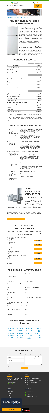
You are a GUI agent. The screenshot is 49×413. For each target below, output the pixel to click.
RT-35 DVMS (29, 330)
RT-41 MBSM (11, 337)
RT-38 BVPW (20, 333)
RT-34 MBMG (29, 326)
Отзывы (9, 393)
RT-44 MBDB (38, 337)
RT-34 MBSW (29, 328)
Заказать (38, 240)
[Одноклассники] (10, 384)
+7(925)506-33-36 (13, 5)
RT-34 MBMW (38, 326)
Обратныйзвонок (37, 6)
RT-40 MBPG (29, 335)
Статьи (9, 397)
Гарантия (27, 384)
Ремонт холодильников (17, 17)
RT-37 (30, 17)
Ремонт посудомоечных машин (33, 380)
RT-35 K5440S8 (38, 331)
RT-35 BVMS (38, 328)
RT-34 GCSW (11, 326)
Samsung (25, 17)
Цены (8, 395)
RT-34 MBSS (20, 328)
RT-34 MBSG (11, 328)
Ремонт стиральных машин (32, 378)
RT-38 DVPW (38, 333)
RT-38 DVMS (29, 333)
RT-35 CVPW (20, 330)
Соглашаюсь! (11, 409)
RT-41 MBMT (38, 335)
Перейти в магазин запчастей (16, 218)
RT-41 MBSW (20, 337)
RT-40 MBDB (11, 335)
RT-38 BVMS (11, 333)
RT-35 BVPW (11, 330)
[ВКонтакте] (8, 384)
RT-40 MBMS (20, 335)
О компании (10, 391)
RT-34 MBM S (20, 326)
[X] (12, 384)
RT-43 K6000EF (29, 338)
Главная (9, 17)
